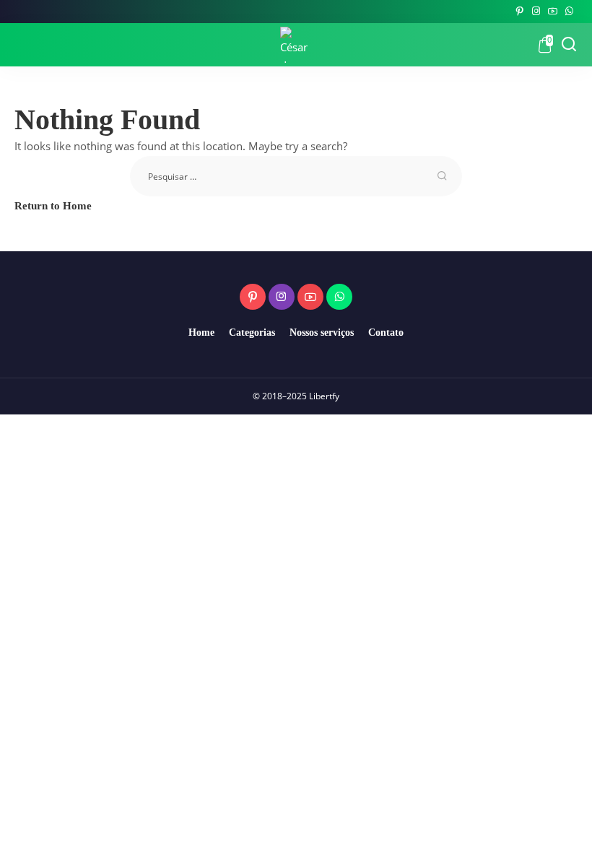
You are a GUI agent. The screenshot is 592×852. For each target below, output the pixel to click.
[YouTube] (552, 11)
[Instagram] (536, 11)
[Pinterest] (519, 11)
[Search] (569, 44)
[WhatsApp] (569, 11)
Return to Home (53, 206)
